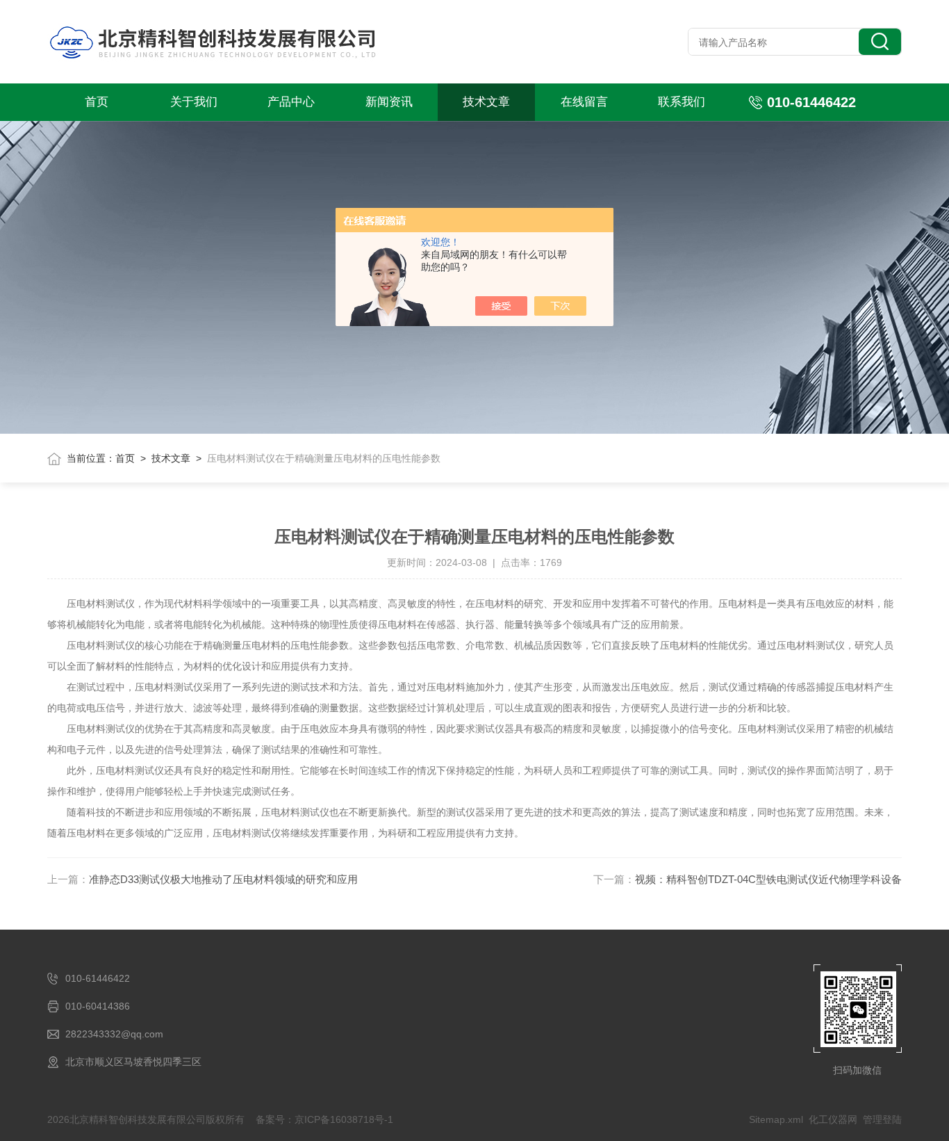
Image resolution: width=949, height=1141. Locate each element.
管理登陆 (882, 1119)
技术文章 (486, 101)
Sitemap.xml (776, 1119)
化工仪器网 (833, 1119)
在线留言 (584, 101)
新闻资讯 (389, 101)
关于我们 (193, 101)
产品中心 (291, 101)
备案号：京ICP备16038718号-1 (324, 1119)
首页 (96, 101)
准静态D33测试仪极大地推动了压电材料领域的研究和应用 (223, 879)
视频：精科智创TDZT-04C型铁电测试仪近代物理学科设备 (768, 879)
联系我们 (681, 101)
